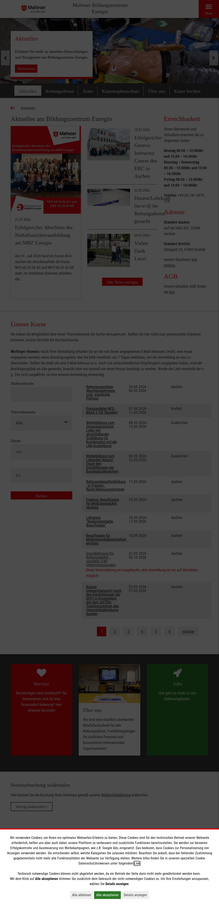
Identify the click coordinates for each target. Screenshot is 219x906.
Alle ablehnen (81, 895)
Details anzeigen (135, 895)
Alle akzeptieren (107, 895)
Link (137, 863)
